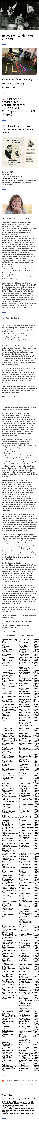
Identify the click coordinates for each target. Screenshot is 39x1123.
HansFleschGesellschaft (10, 1085)
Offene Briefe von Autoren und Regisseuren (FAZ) (18, 1108)
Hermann (5, 1113)
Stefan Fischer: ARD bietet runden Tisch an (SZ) (17, 1102)
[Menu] (3, 3)
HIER (3, 99)
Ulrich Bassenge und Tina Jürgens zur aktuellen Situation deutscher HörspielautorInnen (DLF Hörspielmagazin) (18, 1105)
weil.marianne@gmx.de (10, 178)
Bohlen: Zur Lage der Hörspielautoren (20, 1113)
